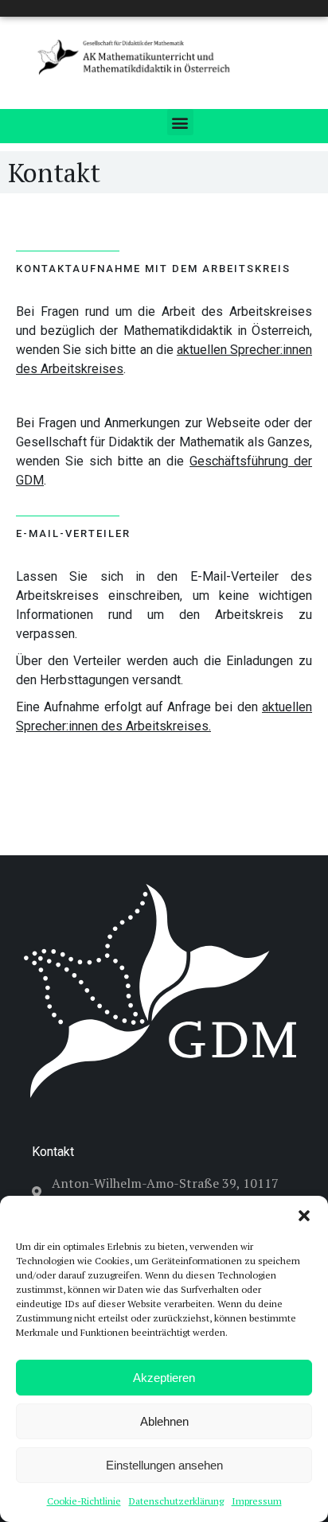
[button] (304, 1216)
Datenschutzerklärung (176, 1501)
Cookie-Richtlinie (84, 1501)
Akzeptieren (164, 1377)
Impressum (257, 1501)
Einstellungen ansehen (164, 1465)
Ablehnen (164, 1421)
